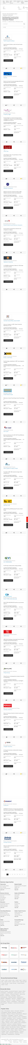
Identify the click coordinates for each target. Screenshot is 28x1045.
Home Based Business (6, 910)
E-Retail (2, 924)
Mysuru (24, 1025)
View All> (16, 907)
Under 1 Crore (4, 984)
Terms (20, 1042)
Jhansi (23, 1021)
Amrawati (17, 1011)
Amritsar (22, 1011)
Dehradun (14, 1016)
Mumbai (19, 1025)
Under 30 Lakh (13, 983)
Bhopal (13, 1013)
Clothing (16, 905)
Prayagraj (21, 1028)
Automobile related (5, 885)
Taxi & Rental (17, 913)
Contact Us (15, 1040)
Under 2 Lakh (11, 980)
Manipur (2, 998)
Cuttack (9, 1016)
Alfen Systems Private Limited (11, 468)
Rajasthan (18, 1000)
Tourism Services (18, 915)
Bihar (24, 991)
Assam (20, 991)
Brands (25, 1040)
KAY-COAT (6, 431)
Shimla (24, 1030)
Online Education (4, 906)
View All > (2, 889)
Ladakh (2, 1004)
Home (5, 1040)
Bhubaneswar (19, 1013)
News (11, 1042)
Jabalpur (21, 1019)
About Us (10, 1040)
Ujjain (7, 1032)
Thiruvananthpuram (14, 1031)
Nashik (7, 1027)
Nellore (18, 1027)
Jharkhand (7, 995)
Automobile (17, 894)
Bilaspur (24, 1013)
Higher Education (4, 905)
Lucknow (9, 1024)
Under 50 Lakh (20, 983)
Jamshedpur (18, 1021)
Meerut (8, 1025)
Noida (2, 1028)
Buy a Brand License (4, 2)
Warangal (17, 1034)
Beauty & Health (18, 884)
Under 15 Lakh (15, 981)
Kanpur (7, 1022)
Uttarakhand (14, 1001)
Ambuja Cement (7, 842)
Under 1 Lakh (4, 980)
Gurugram (19, 1018)
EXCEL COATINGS (8, 357)
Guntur (14, 1018)
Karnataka (13, 995)
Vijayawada (3, 1034)
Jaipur (2, 1021)
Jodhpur (3, 1022)
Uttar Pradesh (21, 1001)
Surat (7, 1031)
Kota (19, 1022)
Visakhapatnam (10, 1034)
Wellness (16, 888)
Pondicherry (8, 1000)
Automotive (3, 884)
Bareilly (9, 1012)
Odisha (2, 1000)
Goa (23, 992)
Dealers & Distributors (20, 893)
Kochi (11, 1022)
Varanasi (17, 1032)
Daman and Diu (17, 992)
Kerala (18, 995)
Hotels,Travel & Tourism (20, 910)
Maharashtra (20, 997)
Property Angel (7, 114)
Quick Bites (17, 922)
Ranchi (20, 1030)
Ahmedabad (7, 1011)
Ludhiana (14, 1024)
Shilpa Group (7, 672)
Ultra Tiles (6, 151)
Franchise (4, 13)
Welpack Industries (8, 188)
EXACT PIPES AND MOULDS (10, 599)
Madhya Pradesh (12, 997)
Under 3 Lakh (19, 980)
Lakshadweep (4, 997)
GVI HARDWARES (8, 562)
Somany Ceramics (8, 709)
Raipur (12, 1030)
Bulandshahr (4, 1015)
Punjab (13, 1000)
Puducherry (4, 1030)
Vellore (21, 1032)
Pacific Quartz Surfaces (9, 41)
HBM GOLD (6, 636)
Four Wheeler (3, 887)
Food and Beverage (19, 919)
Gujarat (2, 994)
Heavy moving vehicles (5, 888)
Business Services (5, 893)
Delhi (24, 998)
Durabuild (6, 805)
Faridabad (23, 1016)
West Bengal (4, 1003)
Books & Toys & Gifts (5, 921)
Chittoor (20, 1015)
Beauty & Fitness (4, 912)
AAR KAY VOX (7, 505)
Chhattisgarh (10, 992)
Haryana (7, 994)
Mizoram (14, 998)
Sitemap (25, 1042)
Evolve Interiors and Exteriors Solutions (13, 225)
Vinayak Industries (8, 746)
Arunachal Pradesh (13, 991)
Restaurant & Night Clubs (20, 924)
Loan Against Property (22, 2)
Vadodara (11, 1032)
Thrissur (21, 1031)
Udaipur (3, 1032)
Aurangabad (4, 1012)
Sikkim (23, 1000)
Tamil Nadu (3, 1001)
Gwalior (3, 1019)
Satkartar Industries (8, 262)
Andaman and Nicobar (19, 1003)
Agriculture (17, 897)
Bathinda (14, 1012)
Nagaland (19, 998)
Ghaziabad (9, 1018)
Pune (9, 1030)
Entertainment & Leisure (6, 931)
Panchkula (7, 1028)
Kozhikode (3, 1024)
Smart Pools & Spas (8, 394)
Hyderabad (11, 1019)
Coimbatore (4, 1016)
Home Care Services (5, 913)
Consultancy (3, 897)
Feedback (20, 1040)
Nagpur (3, 1027)
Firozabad (3, 1018)
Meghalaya (8, 998)
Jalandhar (7, 1021)
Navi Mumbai (12, 1027)
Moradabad (14, 1025)
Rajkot (16, 1030)
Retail (2, 919)
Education (17, 896)
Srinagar (3, 1031)
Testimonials (16, 1042)
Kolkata (15, 1022)
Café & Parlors (18, 921)
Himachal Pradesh (14, 994)
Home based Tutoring (5, 915)
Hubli (7, 1019)
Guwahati (24, 1018)
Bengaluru (19, 1012)
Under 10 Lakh (7, 981)
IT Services (3, 898)
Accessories (17, 903)
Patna (16, 1028)
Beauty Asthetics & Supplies (20, 885)
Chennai (16, 1015)
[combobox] (14, 24)
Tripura (8, 1001)
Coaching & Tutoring (5, 903)
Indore (16, 1019)
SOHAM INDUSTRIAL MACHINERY (12, 321)
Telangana (10, 1003)
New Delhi (23, 1027)
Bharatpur (3, 1013)
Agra (2, 1011)
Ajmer (12, 1011)
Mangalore (3, 1025)
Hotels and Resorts (19, 912)
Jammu (12, 1021)
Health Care (17, 887)
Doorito (5, 77)
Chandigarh (3, 992)
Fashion (16, 902)
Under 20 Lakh (23, 981)
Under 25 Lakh (5, 983)
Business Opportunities (12, 13)
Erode (19, 1016)
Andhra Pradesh (4, 991)
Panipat (12, 1028)
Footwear (17, 906)
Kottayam (23, 1022)
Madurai (19, 1024)
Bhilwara (8, 1013)
